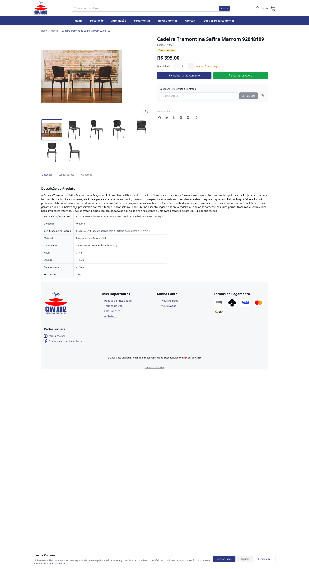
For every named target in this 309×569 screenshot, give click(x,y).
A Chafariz (110, 316)
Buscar (224, 8)
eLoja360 (196, 357)
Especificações (66, 174)
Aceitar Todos (224, 558)
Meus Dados (168, 306)
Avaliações (86, 174)
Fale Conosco (112, 311)
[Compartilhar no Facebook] (159, 117)
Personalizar (265, 558)
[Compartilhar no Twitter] (166, 117)
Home (44, 30)
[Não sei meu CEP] (262, 95)
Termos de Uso (113, 306)
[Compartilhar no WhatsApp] (173, 117)
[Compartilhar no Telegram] (180, 117)
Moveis (54, 30)
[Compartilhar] (195, 117)
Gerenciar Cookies (154, 367)
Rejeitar (245, 558)
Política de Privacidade (118, 300)
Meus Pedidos (169, 300)
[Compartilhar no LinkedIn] (188, 117)
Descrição (47, 174)
